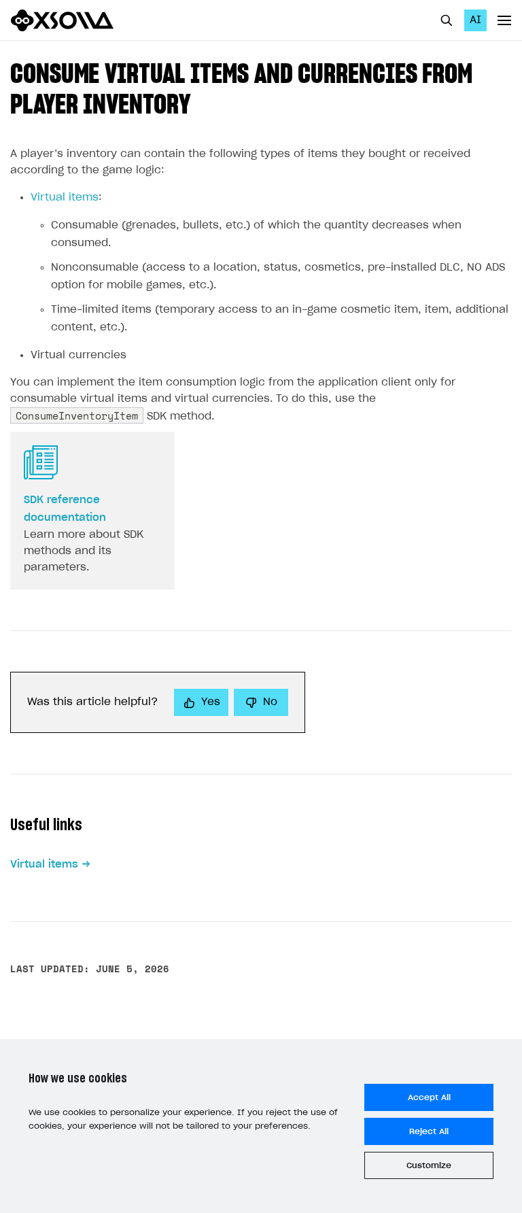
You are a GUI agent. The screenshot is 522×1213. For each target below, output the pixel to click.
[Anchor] (203, 102)
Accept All (429, 1097)
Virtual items (65, 197)
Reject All (429, 1131)
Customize (428, 1165)
